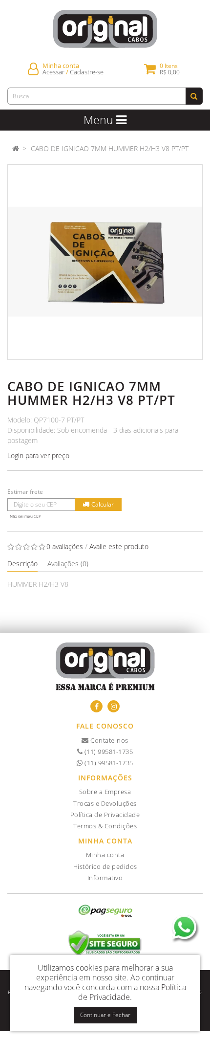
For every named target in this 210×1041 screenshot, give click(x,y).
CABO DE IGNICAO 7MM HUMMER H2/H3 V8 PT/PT (110, 148)
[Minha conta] (33, 69)
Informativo (105, 877)
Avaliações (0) (67, 563)
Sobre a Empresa (105, 791)
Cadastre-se (87, 72)
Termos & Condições (105, 825)
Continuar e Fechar (105, 1015)
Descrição (22, 563)
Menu (100, 120)
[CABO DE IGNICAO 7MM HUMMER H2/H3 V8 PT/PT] (105, 262)
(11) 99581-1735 (108, 751)
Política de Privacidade (105, 814)
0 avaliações (64, 546)
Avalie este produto (118, 546)
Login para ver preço (38, 455)
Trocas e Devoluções (105, 803)
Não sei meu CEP (25, 516)
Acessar (53, 72)
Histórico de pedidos (105, 866)
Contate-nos (108, 740)
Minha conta (105, 854)
